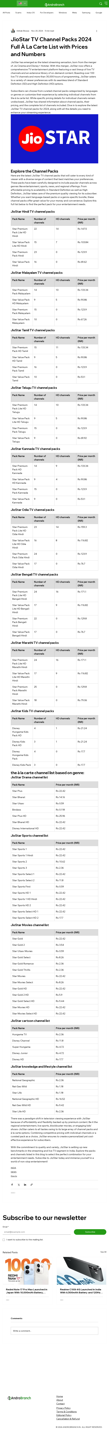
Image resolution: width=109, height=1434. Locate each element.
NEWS (13, 1172)
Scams (18, 12)
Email (6, 1227)
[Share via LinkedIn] (25, 1184)
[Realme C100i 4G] (81, 1271)
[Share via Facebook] (12, 1184)
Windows (63, 12)
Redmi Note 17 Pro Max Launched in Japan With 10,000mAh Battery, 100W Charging (26, 1291)
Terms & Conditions (66, 1411)
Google (99, 12)
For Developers (46, 12)
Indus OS (31, 12)
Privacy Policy (63, 1408)
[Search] (101, 4)
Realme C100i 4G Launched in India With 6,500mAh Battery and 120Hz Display (80, 1291)
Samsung (86, 12)
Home (59, 1396)
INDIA (13, 1168)
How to (14, 1176)
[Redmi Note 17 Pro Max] (27, 1271)
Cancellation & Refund (68, 1418)
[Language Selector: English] (22, 3)
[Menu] (106, 3)
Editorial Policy (64, 1415)
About (59, 1400)
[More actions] (96, 31)
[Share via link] (31, 1184)
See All (103, 1252)
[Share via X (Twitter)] (18, 1184)
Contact (60, 1403)
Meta (74, 12)
